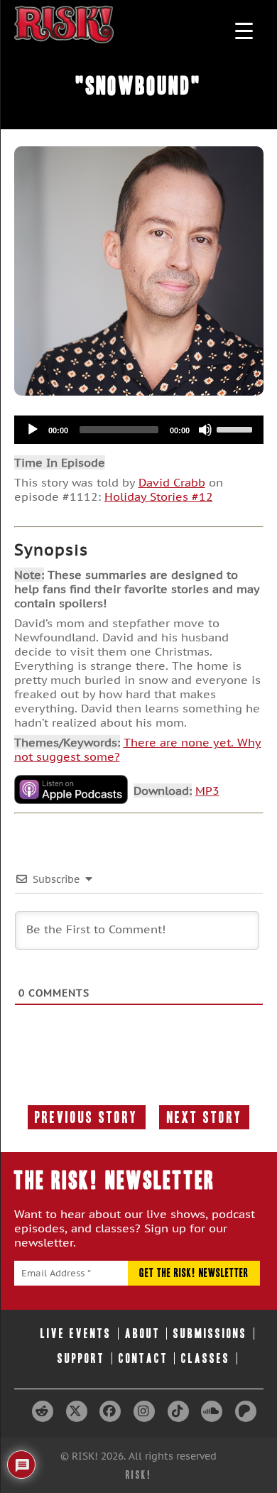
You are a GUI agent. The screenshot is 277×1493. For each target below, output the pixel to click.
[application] (139, 430)
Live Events (76, 1334)
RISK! (139, 1475)
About (143, 1334)
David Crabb (171, 482)
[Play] (33, 430)
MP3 (207, 790)
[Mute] (205, 430)
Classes (205, 1358)
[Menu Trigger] (244, 30)
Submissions (210, 1334)
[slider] (236, 428)
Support (81, 1358)
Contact (143, 1358)
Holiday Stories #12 (158, 496)
